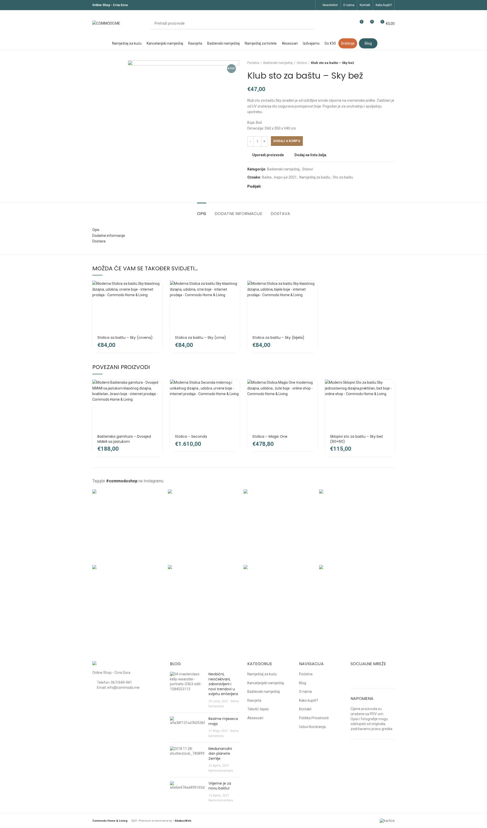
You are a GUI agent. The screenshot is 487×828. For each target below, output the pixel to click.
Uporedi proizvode (268, 155)
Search (307, 23)
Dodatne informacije (238, 214)
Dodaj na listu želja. (310, 155)
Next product (392, 62)
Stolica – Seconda (191, 436)
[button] (158, 289)
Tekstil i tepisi (258, 709)
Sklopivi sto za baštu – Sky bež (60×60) (356, 439)
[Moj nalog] (350, 24)
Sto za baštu (343, 177)
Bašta (266, 177)
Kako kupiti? (308, 700)
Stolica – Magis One (269, 436)
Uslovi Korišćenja (312, 727)
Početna (253, 63)
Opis (201, 214)
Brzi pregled (158, 300)
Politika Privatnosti (314, 718)
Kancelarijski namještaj (265, 683)
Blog (302, 683)
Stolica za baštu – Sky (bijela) (278, 337)
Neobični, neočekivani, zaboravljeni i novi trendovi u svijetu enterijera (223, 684)
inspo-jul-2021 (285, 177)
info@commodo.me (123, 687)
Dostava (280, 214)
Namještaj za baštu (314, 177)
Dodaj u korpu (286, 141)
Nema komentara (220, 770)
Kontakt (305, 709)
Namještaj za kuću (262, 674)
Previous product (382, 62)
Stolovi (302, 63)
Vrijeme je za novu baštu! (219, 786)
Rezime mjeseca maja (223, 721)
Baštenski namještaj (278, 63)
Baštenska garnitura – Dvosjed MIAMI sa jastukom (124, 439)
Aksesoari (255, 718)
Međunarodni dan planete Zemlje (220, 753)
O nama (305, 692)
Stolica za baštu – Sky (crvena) (125, 337)
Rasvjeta (254, 700)
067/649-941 (121, 682)
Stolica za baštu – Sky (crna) (200, 337)
